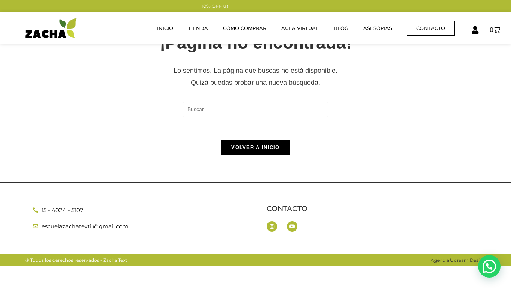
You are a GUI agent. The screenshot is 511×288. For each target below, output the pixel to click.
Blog (341, 28)
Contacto (287, 208)
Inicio (165, 28)
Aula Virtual (300, 28)
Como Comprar (244, 28)
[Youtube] (292, 226)
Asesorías (377, 28)
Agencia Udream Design (458, 260)
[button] (489, 266)
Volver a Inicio (255, 147)
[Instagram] (272, 226)
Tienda (198, 28)
